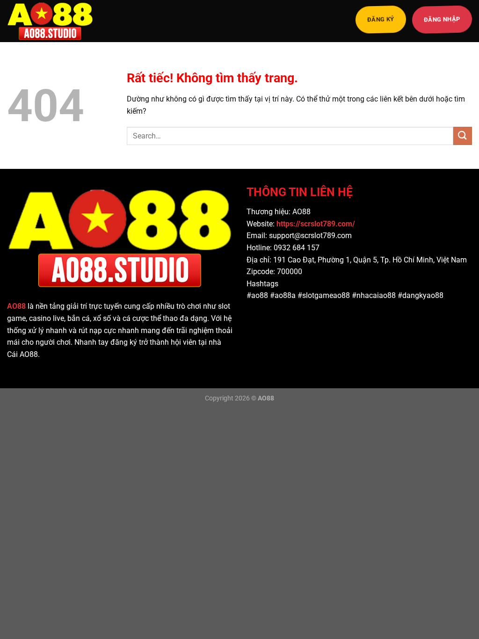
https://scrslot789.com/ (316, 223)
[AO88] (54, 21)
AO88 (16, 306)
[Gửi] (462, 136)
